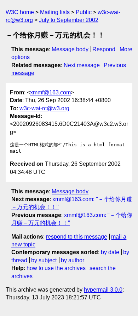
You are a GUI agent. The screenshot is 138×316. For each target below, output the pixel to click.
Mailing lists (55, 12)
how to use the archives (56, 268)
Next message (82, 65)
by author (72, 260)
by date (110, 252)
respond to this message (76, 237)
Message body (70, 49)
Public (84, 12)
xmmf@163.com (50, 92)
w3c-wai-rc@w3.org (44, 108)
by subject (44, 260)
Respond (103, 49)
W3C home (20, 12)
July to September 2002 (68, 20)
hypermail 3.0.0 (103, 290)
